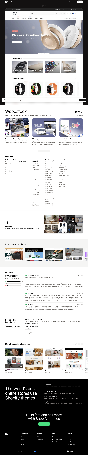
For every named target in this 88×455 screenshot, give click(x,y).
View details (28, 323)
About (69, 436)
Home (22, 444)
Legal (69, 442)
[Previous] (79, 244)
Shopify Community (57, 442)
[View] (14, 254)
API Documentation (57, 439)
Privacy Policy (18, 451)
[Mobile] (45, 6)
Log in (74, 1)
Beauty (22, 439)
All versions (35, 323)
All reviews (9, 289)
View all (74, 344)
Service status (71, 444)
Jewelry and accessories (27, 442)
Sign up (80, 1)
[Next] (82, 244)
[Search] (70, 2)
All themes (17, 326)
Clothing (23, 436)
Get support (9, 326)
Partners (70, 439)
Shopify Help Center (57, 436)
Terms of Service (9, 451)
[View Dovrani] (51, 224)
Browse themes (61, 1)
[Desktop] (43, 6)
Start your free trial (44, 424)
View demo (74, 100)
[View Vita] (59, 224)
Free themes (40, 439)
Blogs (53, 444)
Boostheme (80, 115)
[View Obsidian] (67, 224)
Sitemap (40, 451)
